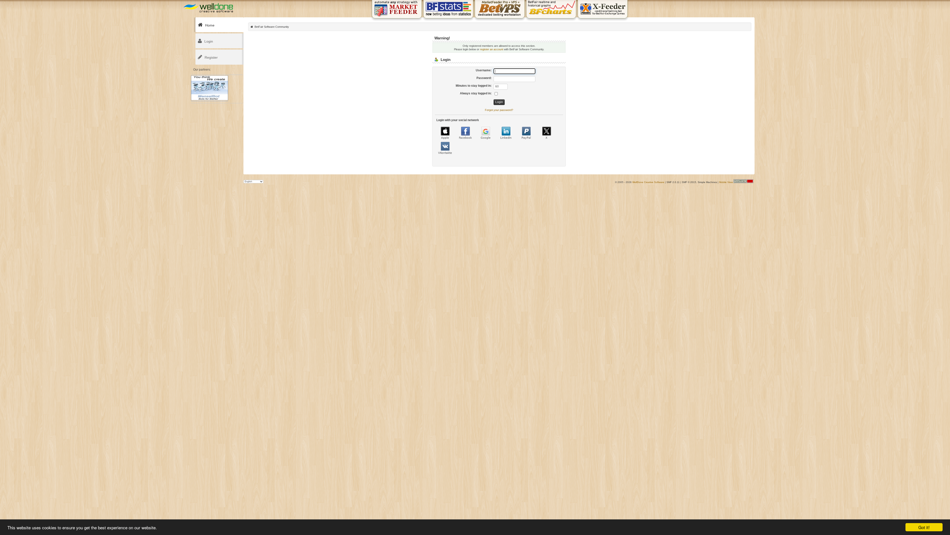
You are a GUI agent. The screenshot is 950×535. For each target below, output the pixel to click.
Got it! (924, 527)
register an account (491, 49)
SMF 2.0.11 (673, 182)
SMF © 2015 (689, 182)
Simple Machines (707, 182)
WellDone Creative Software (648, 182)
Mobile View (726, 182)
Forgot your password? (499, 109)
